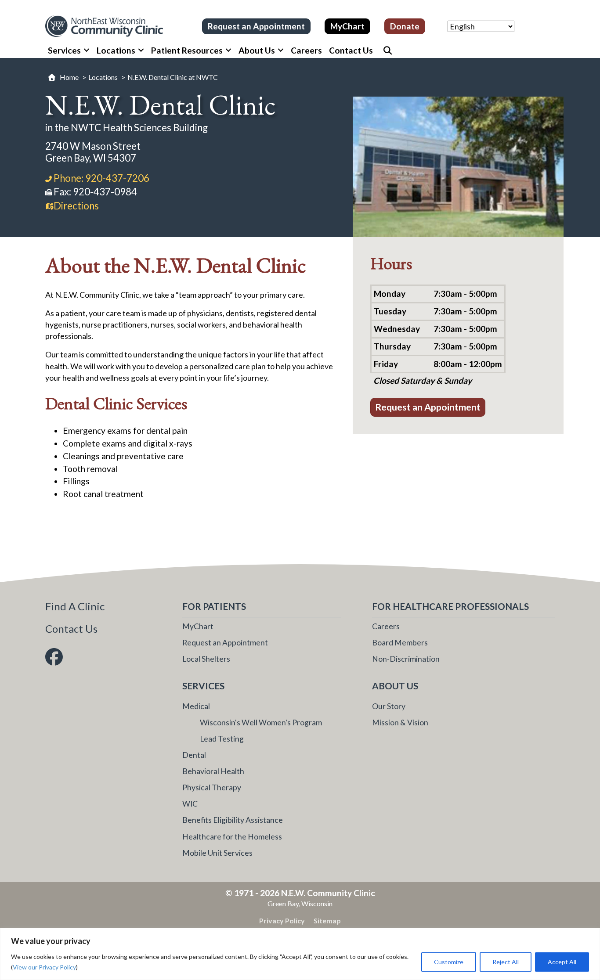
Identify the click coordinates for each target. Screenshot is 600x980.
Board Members (400, 642)
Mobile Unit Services (217, 853)
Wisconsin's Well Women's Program (261, 722)
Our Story (388, 706)
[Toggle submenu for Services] (86, 50)
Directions (76, 206)
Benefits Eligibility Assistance (232, 820)
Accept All (562, 962)
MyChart (197, 626)
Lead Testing (222, 738)
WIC (190, 803)
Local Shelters (206, 658)
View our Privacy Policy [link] (44, 967)
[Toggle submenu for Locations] (141, 50)
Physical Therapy (211, 787)
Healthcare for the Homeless (232, 836)
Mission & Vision (400, 722)
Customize (448, 962)
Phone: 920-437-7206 (101, 178)
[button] (385, 50)
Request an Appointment (225, 642)
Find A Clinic (75, 606)
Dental (194, 755)
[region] (300, 954)
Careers (386, 626)
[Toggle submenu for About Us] (280, 50)
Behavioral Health (213, 771)
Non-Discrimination (406, 658)
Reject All (505, 962)
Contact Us (71, 628)
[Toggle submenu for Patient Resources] (228, 50)
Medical (196, 706)
